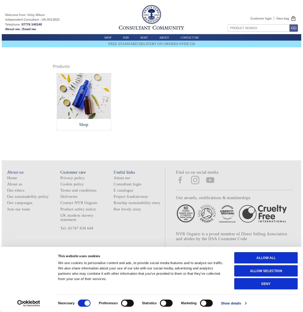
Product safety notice (78, 209)
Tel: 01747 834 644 (76, 228)
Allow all (266, 258)
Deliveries (69, 196)
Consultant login (128, 184)
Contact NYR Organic (79, 202)
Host (144, 37)
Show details (231, 303)
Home (12, 178)
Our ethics (16, 190)
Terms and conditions (78, 190)
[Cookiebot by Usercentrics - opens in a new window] (28, 303)
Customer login (261, 18)
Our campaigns (20, 202)
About (164, 37)
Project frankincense (131, 196)
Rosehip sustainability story (137, 202)
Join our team (18, 209)
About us (14, 184)
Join (126, 37)
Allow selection (266, 271)
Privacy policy (72, 178)
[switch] (127, 303)
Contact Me (190, 37)
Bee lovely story (127, 209)
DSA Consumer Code (227, 238)
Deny (266, 284)
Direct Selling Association (264, 234)
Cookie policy (72, 184)
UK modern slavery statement (76, 217)
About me (12, 29)
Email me (29, 29)
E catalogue (123, 190)
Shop (107, 37)
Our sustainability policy (28, 196)
